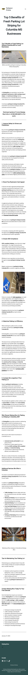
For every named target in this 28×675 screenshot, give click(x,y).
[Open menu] (25, 9)
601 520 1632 (16, 114)
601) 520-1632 (6, 603)
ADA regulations (17, 297)
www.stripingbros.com (18, 603)
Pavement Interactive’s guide (11, 215)
